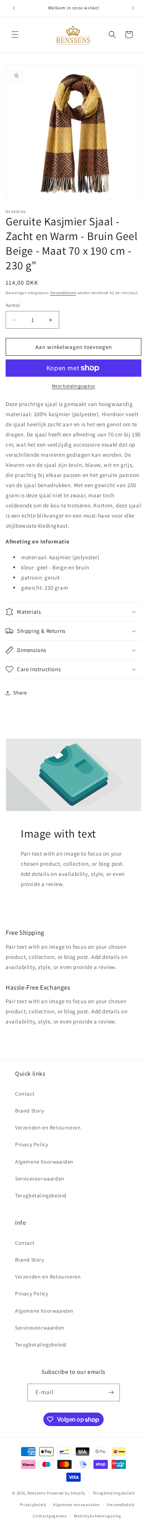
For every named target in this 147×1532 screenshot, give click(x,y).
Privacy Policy (31, 1144)
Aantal (13, 305)
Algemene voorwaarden (76, 1504)
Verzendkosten (63, 292)
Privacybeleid (33, 1504)
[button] (15, 34)
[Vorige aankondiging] (14, 8)
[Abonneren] (111, 1392)
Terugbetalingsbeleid (41, 1195)
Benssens (37, 1493)
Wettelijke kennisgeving (97, 1515)
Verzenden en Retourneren (48, 1127)
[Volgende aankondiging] (133, 8)
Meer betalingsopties (73, 386)
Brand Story (29, 1110)
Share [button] (20, 692)
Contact (24, 1093)
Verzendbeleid (121, 1504)
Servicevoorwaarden (39, 1178)
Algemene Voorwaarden (44, 1161)
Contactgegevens (50, 1515)
